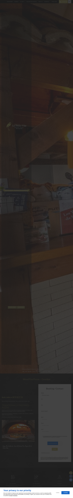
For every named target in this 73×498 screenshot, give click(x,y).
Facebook (15, 495)
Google (11, 495)
